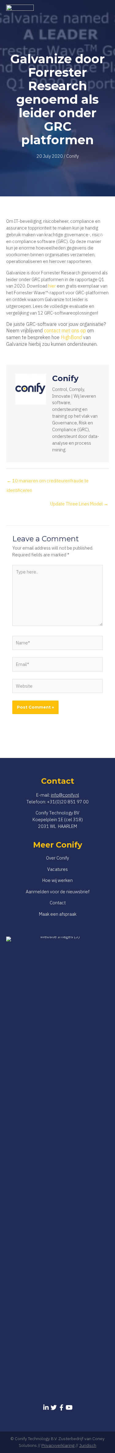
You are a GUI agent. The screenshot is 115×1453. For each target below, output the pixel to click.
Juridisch (87, 1445)
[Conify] (20, 235)
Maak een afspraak (57, 914)
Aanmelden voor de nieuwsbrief (58, 892)
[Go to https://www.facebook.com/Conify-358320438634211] (61, 1407)
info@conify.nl (65, 795)
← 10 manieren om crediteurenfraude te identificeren (48, 482)
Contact (58, 903)
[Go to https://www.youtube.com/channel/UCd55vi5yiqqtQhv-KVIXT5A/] (69, 1407)
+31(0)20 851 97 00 (68, 802)
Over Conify (57, 858)
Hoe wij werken (57, 880)
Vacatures (57, 869)
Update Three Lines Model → (79, 504)
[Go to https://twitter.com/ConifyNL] (54, 1407)
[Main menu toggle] (102, 234)
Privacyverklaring (58, 1445)
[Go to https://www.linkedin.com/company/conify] (46, 1407)
